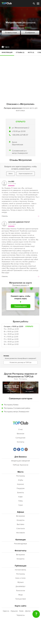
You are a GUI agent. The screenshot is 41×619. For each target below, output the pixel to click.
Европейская (17, 144)
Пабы (20, 501)
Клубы (20, 480)
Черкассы (21, 615)
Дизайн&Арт (20, 586)
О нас (20, 429)
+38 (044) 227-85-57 (20, 135)
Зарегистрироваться (25, 174)
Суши (20, 505)
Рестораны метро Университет (16, 411)
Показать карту (20, 306)
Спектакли (20, 528)
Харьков (14, 611)
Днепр (28, 611)
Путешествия (20, 599)
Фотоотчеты (20, 550)
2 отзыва (21, 28)
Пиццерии (20, 488)
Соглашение (20, 438)
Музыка (21, 582)
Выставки (20, 524)
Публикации (20, 566)
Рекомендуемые (20, 544)
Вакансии (20, 434)
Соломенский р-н (19, 151)
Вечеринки (20, 516)
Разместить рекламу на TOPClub (20, 362)
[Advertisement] (20, 71)
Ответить (5, 216)
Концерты (20, 520)
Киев (21, 611)
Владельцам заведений (20, 461)
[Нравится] (38, 216)
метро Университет (20, 153)
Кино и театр (20, 578)
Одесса (6, 611)
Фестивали (20, 533)
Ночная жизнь (20, 570)
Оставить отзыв (11, 33)
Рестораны (20, 25)
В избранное (30, 33)
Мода (20, 595)
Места (20, 472)
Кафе (20, 497)
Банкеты (20, 492)
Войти (11, 174)
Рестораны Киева (11, 405)
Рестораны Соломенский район (17, 408)
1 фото (6, 47)
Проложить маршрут (19, 285)
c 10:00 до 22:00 (19, 131)
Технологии (20, 590)
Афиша (20, 512)
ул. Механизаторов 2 (20, 128)
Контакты (20, 442)
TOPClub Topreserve (20, 465)
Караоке (20, 484)
